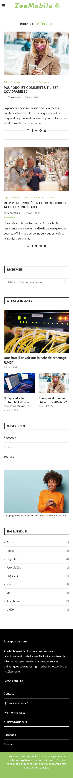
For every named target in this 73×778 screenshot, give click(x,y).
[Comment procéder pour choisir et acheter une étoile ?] (36, 169)
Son (26, 197)
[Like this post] (28, 130)
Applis (17, 82)
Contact (9, 693)
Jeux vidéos (38, 567)
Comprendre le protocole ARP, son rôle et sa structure (16, 402)
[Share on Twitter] (36, 130)
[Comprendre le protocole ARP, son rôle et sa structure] (19, 383)
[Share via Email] (45, 130)
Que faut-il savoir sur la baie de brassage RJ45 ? (35, 360)
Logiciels (38, 575)
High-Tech (29, 82)
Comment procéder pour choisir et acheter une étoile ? (35, 205)
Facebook (10, 437)
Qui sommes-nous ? (16, 703)
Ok (36, 772)
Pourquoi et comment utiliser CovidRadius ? (53, 400)
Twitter (8, 447)
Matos (17, 197)
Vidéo (51, 197)
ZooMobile (14, 97)
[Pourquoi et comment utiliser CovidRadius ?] (36, 53)
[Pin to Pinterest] (40, 130)
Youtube (9, 456)
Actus (6, 82)
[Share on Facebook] (32, 130)
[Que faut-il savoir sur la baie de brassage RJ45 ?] (36, 331)
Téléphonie (44, 82)
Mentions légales (14, 712)
